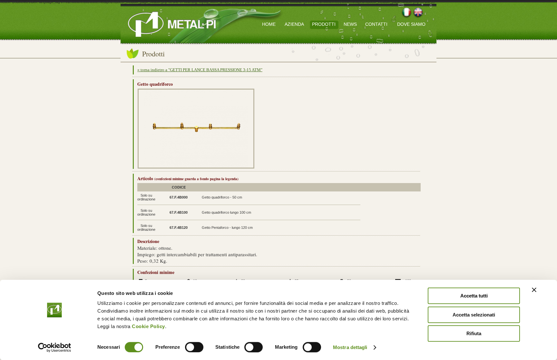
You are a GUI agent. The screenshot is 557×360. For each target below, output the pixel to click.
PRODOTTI (324, 24)
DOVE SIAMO (411, 24)
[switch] (194, 347)
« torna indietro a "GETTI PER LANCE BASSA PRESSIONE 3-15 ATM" (199, 69)
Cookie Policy (148, 326)
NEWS (350, 24)
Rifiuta (473, 333)
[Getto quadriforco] (196, 166)
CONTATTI (376, 24)
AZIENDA (294, 24)
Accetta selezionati (474, 314)
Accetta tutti (474, 295)
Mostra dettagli (350, 347)
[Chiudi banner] (534, 289)
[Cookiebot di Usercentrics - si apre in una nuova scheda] (54, 347)
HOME (269, 24)
